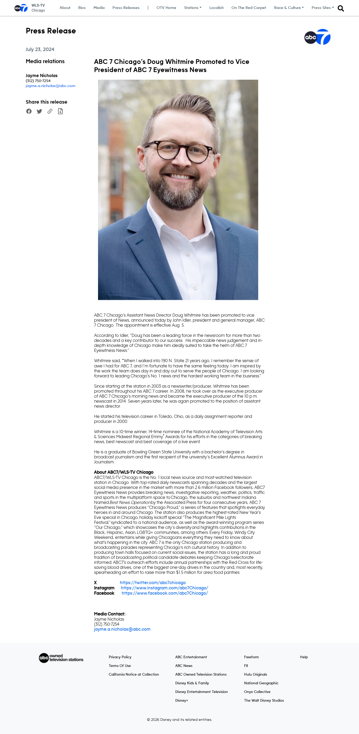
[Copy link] (50, 112)
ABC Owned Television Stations (201, 674)
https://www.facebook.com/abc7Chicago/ (165, 593)
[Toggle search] (340, 8)
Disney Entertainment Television (201, 692)
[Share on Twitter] (39, 112)
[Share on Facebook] (29, 112)
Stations (191, 8)
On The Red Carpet (249, 8)
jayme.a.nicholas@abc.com (50, 86)
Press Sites (321, 8)
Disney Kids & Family (192, 683)
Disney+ (181, 700)
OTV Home (166, 8)
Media (99, 8)
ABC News (183, 666)
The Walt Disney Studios (264, 700)
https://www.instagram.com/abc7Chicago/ (164, 588)
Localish (216, 8)
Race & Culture (287, 8)
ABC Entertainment (191, 657)
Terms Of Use (120, 666)
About (65, 8)
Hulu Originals (255, 674)
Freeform (251, 657)
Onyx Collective (257, 692)
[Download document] (60, 112)
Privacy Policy (120, 657)
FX (246, 666)
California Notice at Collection (134, 674)
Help (304, 657)
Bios (82, 8)
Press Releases (126, 8)
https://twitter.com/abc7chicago (153, 582)
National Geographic (261, 683)
